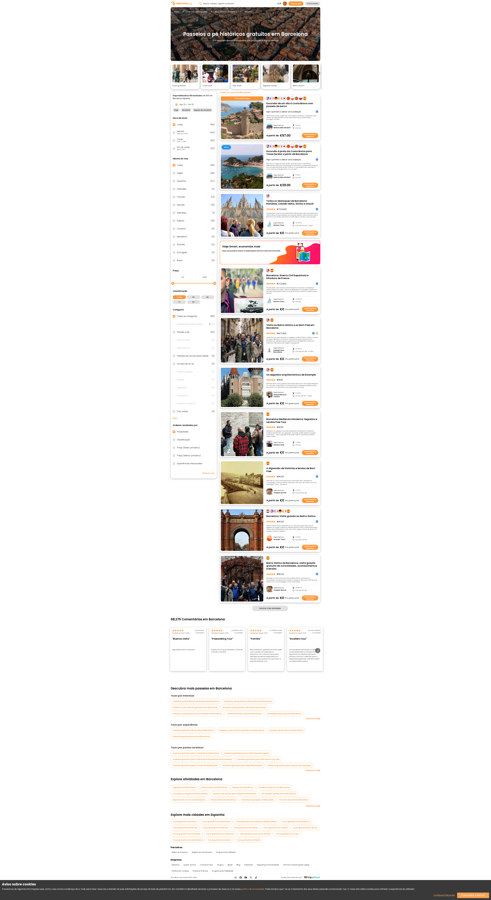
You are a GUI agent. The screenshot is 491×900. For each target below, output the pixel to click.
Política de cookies (180, 871)
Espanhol (196, 181)
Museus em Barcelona (242, 787)
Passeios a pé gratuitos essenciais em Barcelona (196, 701)
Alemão (196, 205)
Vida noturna (196, 348)
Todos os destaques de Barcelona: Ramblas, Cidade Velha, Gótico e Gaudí (290, 202)
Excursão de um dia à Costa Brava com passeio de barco (289, 105)
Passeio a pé (196, 332)
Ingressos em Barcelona (184, 787)
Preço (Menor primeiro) (189, 455)
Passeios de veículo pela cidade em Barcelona (234, 793)
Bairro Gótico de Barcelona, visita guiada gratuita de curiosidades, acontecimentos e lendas (291, 566)
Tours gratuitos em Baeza (245, 827)
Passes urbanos (196, 372)
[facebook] (240, 877)
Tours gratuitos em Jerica (305, 827)
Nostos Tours (279, 225)
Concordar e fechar (473, 895)
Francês (196, 197)
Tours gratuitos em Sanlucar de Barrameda (256, 821)
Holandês (196, 189)
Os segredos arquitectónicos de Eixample (291, 374)
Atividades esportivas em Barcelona (284, 713)
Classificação (183, 439)
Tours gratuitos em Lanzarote (220, 834)
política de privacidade (252, 889)
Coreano (196, 228)
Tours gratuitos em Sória (184, 821)
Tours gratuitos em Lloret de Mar (254, 834)
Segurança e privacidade (268, 865)
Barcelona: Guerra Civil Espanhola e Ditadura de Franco (287, 277)
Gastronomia (196, 340)
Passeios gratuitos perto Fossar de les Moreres (195, 765)
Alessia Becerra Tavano (280, 396)
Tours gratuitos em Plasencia (296, 821)
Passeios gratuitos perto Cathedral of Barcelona (196, 753)
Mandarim (196, 236)
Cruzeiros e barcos (196, 403)
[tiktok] (256, 877)
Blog (238, 865)
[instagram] (235, 877)
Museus (196, 379)
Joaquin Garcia (280, 493)
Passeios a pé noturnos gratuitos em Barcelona (241, 730)
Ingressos (196, 387)
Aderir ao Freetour (180, 852)
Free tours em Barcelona (226, 11)
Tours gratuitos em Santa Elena (188, 840)
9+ (193, 297)
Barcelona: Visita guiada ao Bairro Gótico (291, 516)
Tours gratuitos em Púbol (248, 840)
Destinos (175, 865)
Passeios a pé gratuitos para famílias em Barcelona (197, 713)
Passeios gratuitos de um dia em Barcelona (193, 730)
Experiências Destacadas (196, 324)
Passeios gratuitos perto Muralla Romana (242, 765)
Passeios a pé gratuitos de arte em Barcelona (244, 707)
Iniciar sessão (312, 3)
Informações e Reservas (310, 135)
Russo (196, 260)
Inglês (196, 173)
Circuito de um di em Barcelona (294, 800)
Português (196, 252)
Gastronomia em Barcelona (214, 787)
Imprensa (248, 865)
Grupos (220, 865)
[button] (185, 76)
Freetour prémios (200, 871)
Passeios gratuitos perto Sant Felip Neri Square (247, 753)
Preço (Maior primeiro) (188, 447)
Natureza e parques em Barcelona (258, 800)
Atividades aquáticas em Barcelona (279, 793)
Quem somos (189, 865)
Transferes (196, 395)
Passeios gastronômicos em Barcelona (191, 736)
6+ (193, 302)
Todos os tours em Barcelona (235, 92)
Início (177, 11)
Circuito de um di (196, 364)
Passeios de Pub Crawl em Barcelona (244, 713)
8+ (208, 297)
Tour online (196, 411)
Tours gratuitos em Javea (275, 827)
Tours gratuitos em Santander (216, 821)
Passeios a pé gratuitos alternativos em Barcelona (248, 701)
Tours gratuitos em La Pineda (186, 834)
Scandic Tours (279, 539)
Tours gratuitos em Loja (287, 834)
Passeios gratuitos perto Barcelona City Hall (258, 759)
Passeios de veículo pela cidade (196, 356)
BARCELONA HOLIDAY (282, 128)
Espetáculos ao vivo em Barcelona (189, 800)
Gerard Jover (279, 445)
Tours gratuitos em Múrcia (215, 827)
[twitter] (250, 877)
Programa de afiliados (226, 852)
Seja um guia (296, 3)
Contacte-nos (206, 865)
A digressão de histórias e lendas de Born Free (290, 470)
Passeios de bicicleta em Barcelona (286, 730)
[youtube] (245, 877)
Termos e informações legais (296, 865)
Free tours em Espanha (197, 11)
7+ (179, 302)
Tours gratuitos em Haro (219, 840)
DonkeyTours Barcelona (279, 351)
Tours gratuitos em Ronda (185, 827)
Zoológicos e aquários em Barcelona (190, 793)
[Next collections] (318, 73)
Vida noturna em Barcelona (223, 800)
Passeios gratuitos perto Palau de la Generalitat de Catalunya (202, 759)
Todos (179, 297)
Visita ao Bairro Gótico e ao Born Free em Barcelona (290, 326)
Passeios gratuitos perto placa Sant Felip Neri (289, 765)
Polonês (196, 244)
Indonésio (196, 213)
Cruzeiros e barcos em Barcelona (274, 787)
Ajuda (229, 865)
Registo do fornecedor (202, 852)
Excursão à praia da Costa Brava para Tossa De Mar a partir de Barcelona (289, 153)
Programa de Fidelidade (222, 871)
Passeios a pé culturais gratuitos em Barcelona (195, 707)
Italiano (196, 220)
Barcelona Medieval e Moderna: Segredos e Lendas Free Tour (291, 421)
